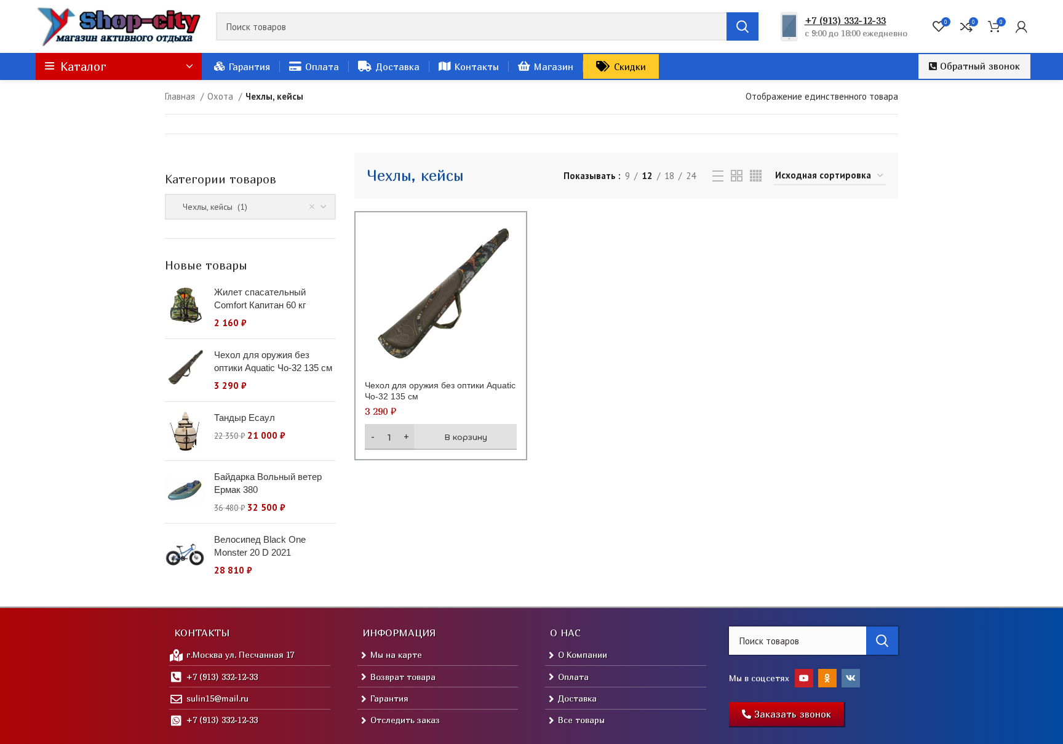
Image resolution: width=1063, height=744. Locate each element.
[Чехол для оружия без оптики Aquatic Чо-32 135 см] (185, 370)
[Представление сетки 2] (737, 176)
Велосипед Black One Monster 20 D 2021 (260, 546)
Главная (181, 96)
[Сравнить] (507, 241)
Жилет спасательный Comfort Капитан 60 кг (260, 298)
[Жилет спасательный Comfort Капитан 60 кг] (185, 307)
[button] (974, 66)
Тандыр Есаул (244, 417)
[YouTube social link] (804, 678)
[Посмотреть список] (717, 176)
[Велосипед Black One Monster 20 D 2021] (185, 555)
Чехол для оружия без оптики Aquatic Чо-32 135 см (273, 361)
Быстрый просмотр (507, 269)
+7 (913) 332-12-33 (845, 20)
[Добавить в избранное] (507, 297)
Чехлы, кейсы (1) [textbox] (211, 206)
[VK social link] (851, 678)
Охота (221, 96)
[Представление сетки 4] (756, 176)
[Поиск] (742, 26)
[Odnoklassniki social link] (827, 678)
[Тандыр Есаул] (185, 431)
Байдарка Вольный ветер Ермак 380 (268, 483)
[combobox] (250, 207)
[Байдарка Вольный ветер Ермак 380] (185, 492)
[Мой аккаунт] (1021, 26)
